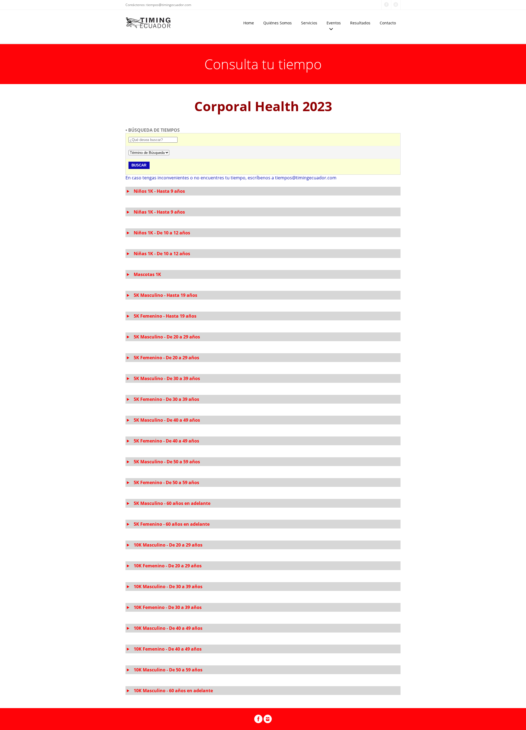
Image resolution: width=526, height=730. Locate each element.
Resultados (360, 22)
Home (248, 22)
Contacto (388, 22)
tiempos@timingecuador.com (168, 4)
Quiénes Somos (277, 22)
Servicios (309, 22)
